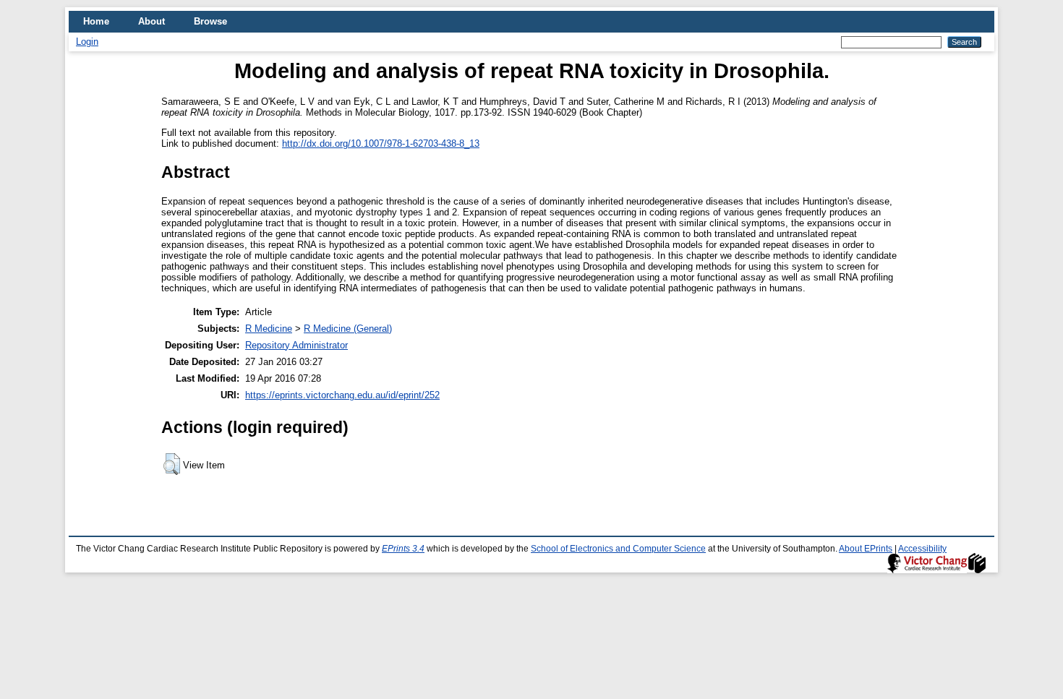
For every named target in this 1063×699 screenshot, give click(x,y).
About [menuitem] (151, 21)
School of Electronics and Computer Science (618, 548)
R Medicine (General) (348, 328)
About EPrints (865, 548)
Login (87, 41)
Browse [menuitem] (210, 21)
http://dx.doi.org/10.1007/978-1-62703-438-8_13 (380, 143)
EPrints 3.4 (403, 548)
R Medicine (268, 328)
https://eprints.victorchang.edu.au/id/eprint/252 (342, 395)
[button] (171, 464)
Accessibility (922, 548)
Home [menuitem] (96, 21)
